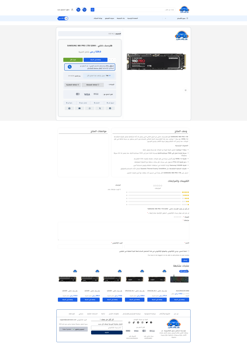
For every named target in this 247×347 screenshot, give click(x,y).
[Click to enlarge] (185, 90)
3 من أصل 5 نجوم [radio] (177, 217)
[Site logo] (184, 10)
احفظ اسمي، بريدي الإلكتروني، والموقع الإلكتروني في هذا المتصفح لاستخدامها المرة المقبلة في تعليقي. (153, 251)
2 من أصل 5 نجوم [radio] (179, 217)
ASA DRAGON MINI (182, 291)
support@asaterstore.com (68, 319)
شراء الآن (73, 60)
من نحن (176, 313)
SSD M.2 (111, 33)
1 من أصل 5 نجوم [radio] (180, 217)
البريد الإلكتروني (117, 243)
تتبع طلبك (72, 313)
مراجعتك (186, 220)
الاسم (186, 243)
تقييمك (186, 217)
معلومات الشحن (114, 313)
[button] (110, 108)
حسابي (81, 313)
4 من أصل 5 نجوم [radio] (176, 217)
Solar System (67, 329)
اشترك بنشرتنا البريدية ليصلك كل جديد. (110, 324)
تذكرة (103, 313)
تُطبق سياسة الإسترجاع (94, 68)
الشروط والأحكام (165, 313)
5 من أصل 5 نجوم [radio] (174, 217)
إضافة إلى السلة (95, 60)
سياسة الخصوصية (150, 313)
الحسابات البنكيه (92, 313)
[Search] (92, 9)
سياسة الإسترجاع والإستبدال (132, 313)
